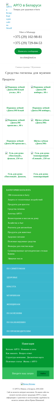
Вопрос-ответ (25, 353)
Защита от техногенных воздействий (25, 199)
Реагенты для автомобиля (20, 227)
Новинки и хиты (28, 349)
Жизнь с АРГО (30, 361)
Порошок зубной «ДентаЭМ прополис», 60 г (15, 143)
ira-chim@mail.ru (28, 57)
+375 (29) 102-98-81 (27, 37)
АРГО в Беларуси (27, 5)
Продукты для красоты (18, 204)
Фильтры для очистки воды (20, 246)
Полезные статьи (14, 361)
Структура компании (16, 357)
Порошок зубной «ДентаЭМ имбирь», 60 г (41, 110)
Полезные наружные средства (22, 241)
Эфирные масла (15, 258)
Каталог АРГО (13, 349)
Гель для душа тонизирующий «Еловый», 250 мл (41, 176)
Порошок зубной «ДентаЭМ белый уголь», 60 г (15, 110)
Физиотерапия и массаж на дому (23, 218)
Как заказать (12, 353)
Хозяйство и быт (15, 223)
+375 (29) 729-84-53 (27, 43)
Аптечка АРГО (15, 213)
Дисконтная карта (35, 357)
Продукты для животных (19, 232)
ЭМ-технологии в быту (18, 195)
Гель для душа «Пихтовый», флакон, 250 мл (15, 176)
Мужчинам (35, 67)
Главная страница (23, 67)
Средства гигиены (16, 209)
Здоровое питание (16, 237)
